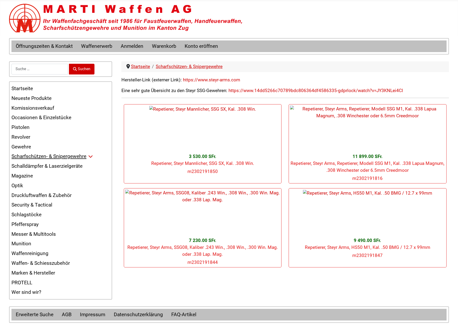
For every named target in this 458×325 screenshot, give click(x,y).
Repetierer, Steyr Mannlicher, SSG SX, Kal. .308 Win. (202, 163)
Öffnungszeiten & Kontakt (44, 46)
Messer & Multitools (33, 234)
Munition (21, 243)
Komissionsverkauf (32, 108)
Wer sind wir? (26, 292)
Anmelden (132, 46)
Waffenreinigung (29, 253)
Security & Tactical (31, 205)
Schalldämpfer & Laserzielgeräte (47, 166)
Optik (17, 185)
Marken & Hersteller (33, 273)
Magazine (22, 176)
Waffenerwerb (96, 46)
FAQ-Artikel (183, 314)
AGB (67, 314)
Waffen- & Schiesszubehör (40, 263)
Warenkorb (164, 46)
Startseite (22, 88)
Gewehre (21, 147)
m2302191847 (367, 255)
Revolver (20, 137)
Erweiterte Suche (34, 314)
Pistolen (20, 127)
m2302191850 (202, 171)
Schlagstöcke (26, 214)
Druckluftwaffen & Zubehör (41, 195)
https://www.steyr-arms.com (211, 80)
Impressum (92, 314)
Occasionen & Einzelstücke (41, 117)
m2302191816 (367, 178)
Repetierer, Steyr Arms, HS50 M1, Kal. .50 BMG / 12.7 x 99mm (367, 247)
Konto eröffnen (201, 46)
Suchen (84, 69)
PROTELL (21, 283)
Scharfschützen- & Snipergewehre (48, 156)
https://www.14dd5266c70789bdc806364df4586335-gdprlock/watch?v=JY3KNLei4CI (316, 90)
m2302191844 (202, 262)
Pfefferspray (25, 224)
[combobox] (39, 69)
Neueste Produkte (31, 98)
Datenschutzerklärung (138, 314)
